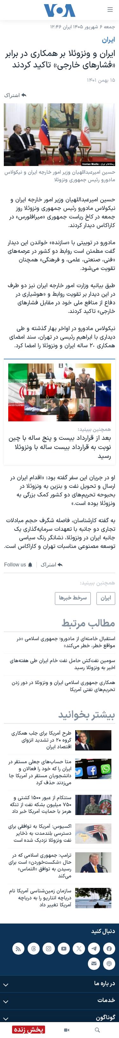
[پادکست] (109, 964)
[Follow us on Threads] (34, 948)
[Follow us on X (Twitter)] (79, 948)
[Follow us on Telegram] (94, 948)
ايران (108, 40)
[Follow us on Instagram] (49, 948)
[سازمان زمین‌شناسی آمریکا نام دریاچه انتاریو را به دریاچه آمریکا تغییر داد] (93, 898)
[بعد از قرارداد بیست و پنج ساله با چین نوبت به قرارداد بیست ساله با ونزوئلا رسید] (59, 392)
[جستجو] (97, 1030)
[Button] (15, 95)
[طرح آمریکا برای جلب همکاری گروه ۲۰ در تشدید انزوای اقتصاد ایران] (93, 740)
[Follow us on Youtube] (64, 948)
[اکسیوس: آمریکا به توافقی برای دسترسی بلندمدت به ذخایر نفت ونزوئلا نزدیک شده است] (93, 833)
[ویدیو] (66, 1030)
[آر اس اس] (18, 948)
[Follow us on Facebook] (109, 948)
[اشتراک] (94, 964)
